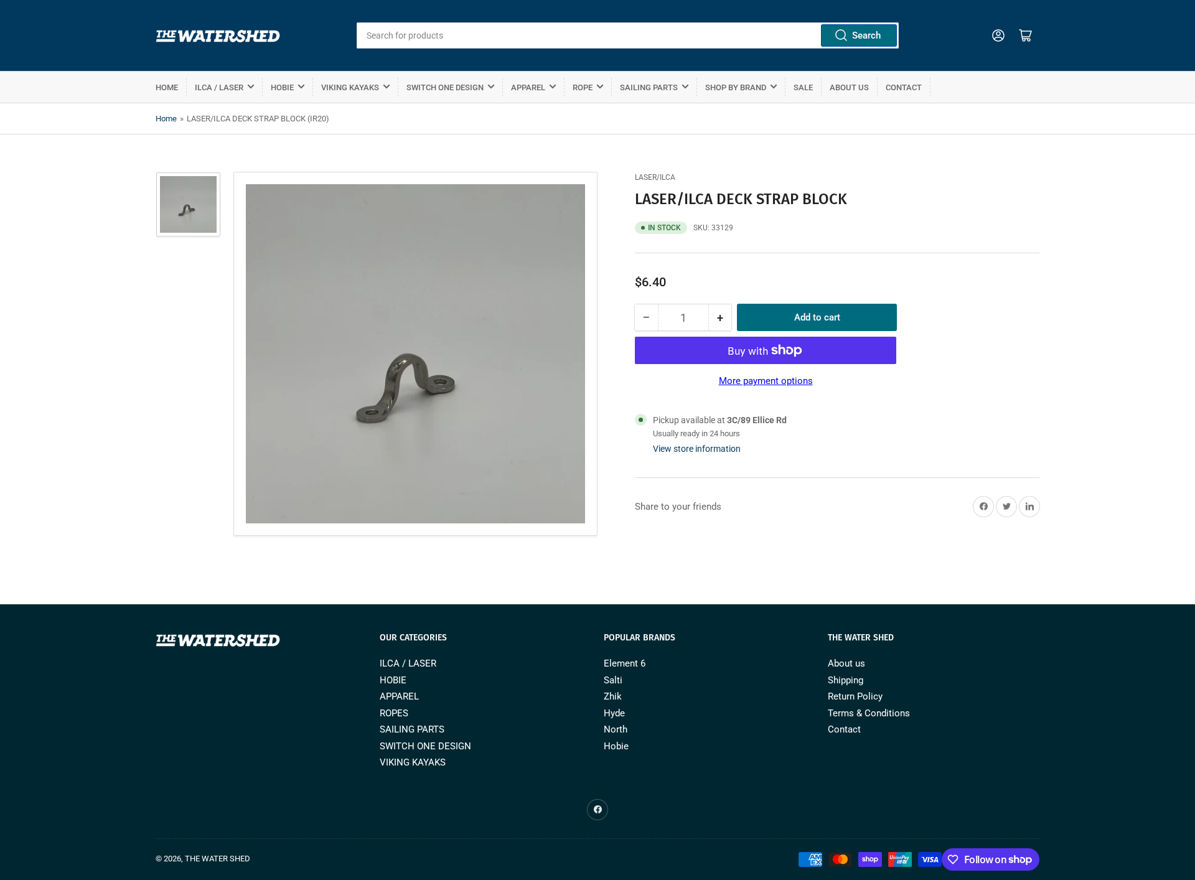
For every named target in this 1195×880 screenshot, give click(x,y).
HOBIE (282, 87)
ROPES (394, 713)
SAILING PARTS (649, 87)
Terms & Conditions (869, 713)
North (615, 729)
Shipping (845, 680)
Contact (904, 87)
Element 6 (624, 663)
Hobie (616, 746)
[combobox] (627, 35)
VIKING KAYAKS (350, 87)
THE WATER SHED (217, 858)
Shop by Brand (735, 87)
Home (167, 87)
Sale (803, 87)
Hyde (614, 713)
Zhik (613, 696)
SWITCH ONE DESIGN (445, 87)
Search (866, 35)
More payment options (766, 380)
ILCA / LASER (219, 87)
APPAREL (528, 87)
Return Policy (855, 696)
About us (849, 87)
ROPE (583, 87)
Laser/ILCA (655, 177)
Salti (613, 680)
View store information (697, 449)
